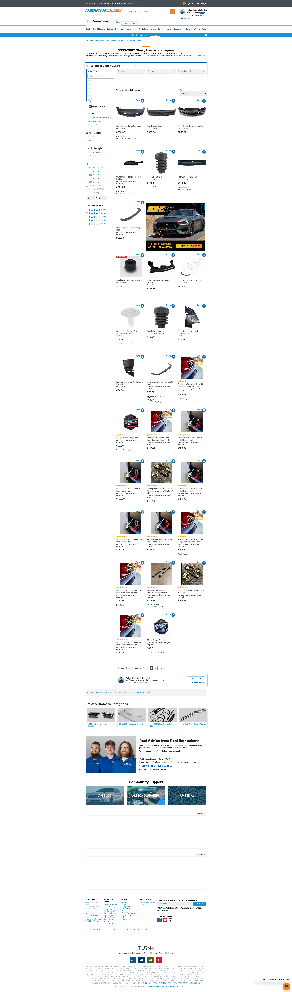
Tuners (189, 29)
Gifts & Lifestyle (99, 29)
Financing (89, 913)
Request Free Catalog (93, 919)
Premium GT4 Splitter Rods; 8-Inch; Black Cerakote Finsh (159, 591)
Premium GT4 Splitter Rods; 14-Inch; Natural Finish (129, 540)
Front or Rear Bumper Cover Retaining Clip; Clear (127, 332)
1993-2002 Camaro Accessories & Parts (100, 41)
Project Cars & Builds (93, 903)
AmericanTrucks (143, 953)
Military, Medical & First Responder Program (110, 919)
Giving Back (125, 907)
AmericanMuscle (126, 953)
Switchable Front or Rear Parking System (129, 178)
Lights (169, 29)
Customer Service (110, 913)
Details (130, 3)
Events (88, 905)
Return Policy (108, 909)
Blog (87, 917)
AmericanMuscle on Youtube (165, 920)
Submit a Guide (126, 909)
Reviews (124, 919)
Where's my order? (110, 905)
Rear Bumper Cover (155, 126)
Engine (128, 29)
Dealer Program (127, 915)
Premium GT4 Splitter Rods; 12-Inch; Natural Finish (191, 439)
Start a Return (108, 907)
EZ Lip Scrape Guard (155, 640)
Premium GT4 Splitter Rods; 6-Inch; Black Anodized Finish (128, 643)
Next (161, 668)
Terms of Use (108, 923)
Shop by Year (90, 909)
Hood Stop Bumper (154, 177)
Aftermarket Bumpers (144, 692)
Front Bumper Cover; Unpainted (128, 126)
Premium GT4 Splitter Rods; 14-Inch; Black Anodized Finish (191, 385)
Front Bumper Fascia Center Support (158, 281)
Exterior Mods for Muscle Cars (124, 692)
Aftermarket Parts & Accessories (99, 692)
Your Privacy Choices (178, 983)
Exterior (145, 29)
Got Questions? (109, 911)
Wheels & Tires (200, 29)
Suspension (179, 29)
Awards (124, 905)
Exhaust (137, 29)
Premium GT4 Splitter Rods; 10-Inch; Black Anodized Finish (129, 591)
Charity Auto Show (128, 913)
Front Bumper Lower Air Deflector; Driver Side (130, 383)
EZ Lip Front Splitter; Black (127, 438)
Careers (124, 911)
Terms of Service (171, 986)
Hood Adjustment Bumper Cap (128, 280)
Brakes (110, 29)
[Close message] (206, 35)
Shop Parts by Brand (93, 911)
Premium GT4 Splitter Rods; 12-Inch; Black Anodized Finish (191, 540)
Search (172, 11)
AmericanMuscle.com (103, 10)
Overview (124, 903)
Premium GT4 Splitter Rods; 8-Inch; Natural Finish (159, 540)
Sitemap (147, 983)
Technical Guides (92, 915)
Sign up (199, 903)
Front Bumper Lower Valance (189, 280)
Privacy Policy (187, 907)
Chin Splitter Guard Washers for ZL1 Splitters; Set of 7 (192, 591)
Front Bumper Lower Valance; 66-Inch (129, 229)
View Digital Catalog (93, 921)
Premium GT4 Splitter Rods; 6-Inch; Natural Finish (128, 490)
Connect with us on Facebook (159, 920)
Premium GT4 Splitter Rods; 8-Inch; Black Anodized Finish (159, 439)
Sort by (182, 90)
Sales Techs (125, 917)
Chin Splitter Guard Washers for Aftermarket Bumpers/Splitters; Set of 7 (161, 491)
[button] (185, 18)
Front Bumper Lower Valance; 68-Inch (160, 383)
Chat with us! (108, 915)
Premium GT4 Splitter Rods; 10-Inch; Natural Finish (191, 490)
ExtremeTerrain (158, 953)
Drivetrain (119, 29)
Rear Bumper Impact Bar (187, 177)
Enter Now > (155, 35)
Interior (161, 29)
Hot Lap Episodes (92, 907)
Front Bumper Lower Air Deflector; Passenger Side (191, 332)
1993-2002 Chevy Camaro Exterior (128, 41)
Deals (88, 29)
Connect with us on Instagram (170, 920)
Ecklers (169, 953)
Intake (153, 29)
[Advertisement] (146, 832)
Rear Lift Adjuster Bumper (157, 331)
